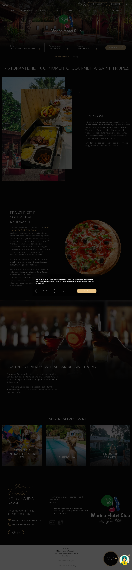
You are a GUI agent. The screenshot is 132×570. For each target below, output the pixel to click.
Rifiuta (45, 291)
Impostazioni (66, 291)
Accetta (86, 291)
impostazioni (39, 283)
